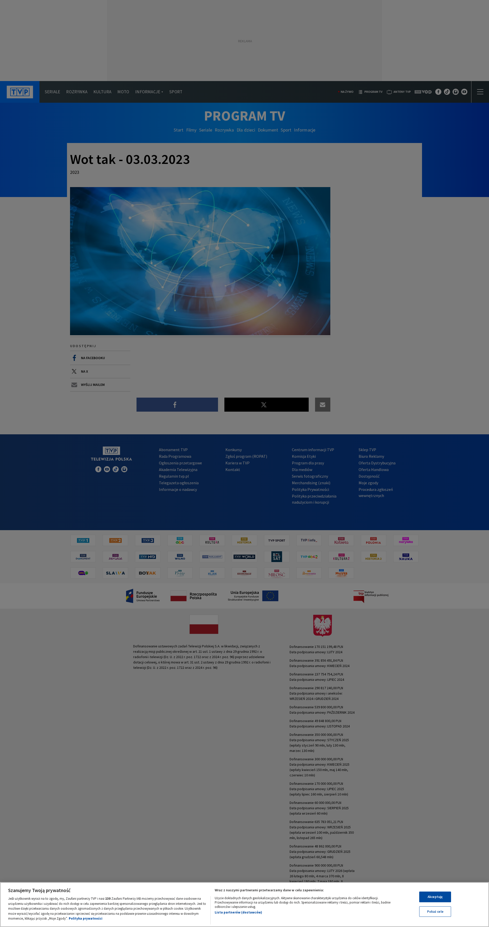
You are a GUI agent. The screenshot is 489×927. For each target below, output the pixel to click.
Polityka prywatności (85, 918)
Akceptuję (435, 897)
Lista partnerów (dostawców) (238, 912)
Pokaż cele (435, 911)
